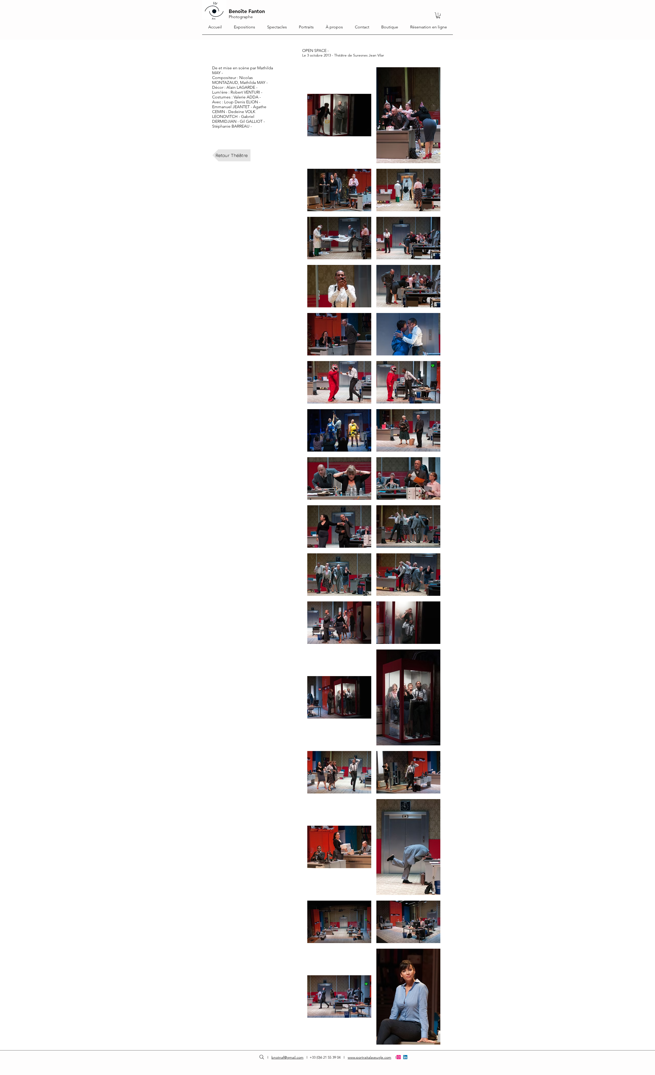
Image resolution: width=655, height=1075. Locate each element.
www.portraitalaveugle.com (369, 1057)
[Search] (261, 1057)
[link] (438, 15)
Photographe (241, 16)
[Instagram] (399, 1057)
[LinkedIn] (405, 1057)
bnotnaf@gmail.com (287, 1057)
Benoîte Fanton (247, 11)
